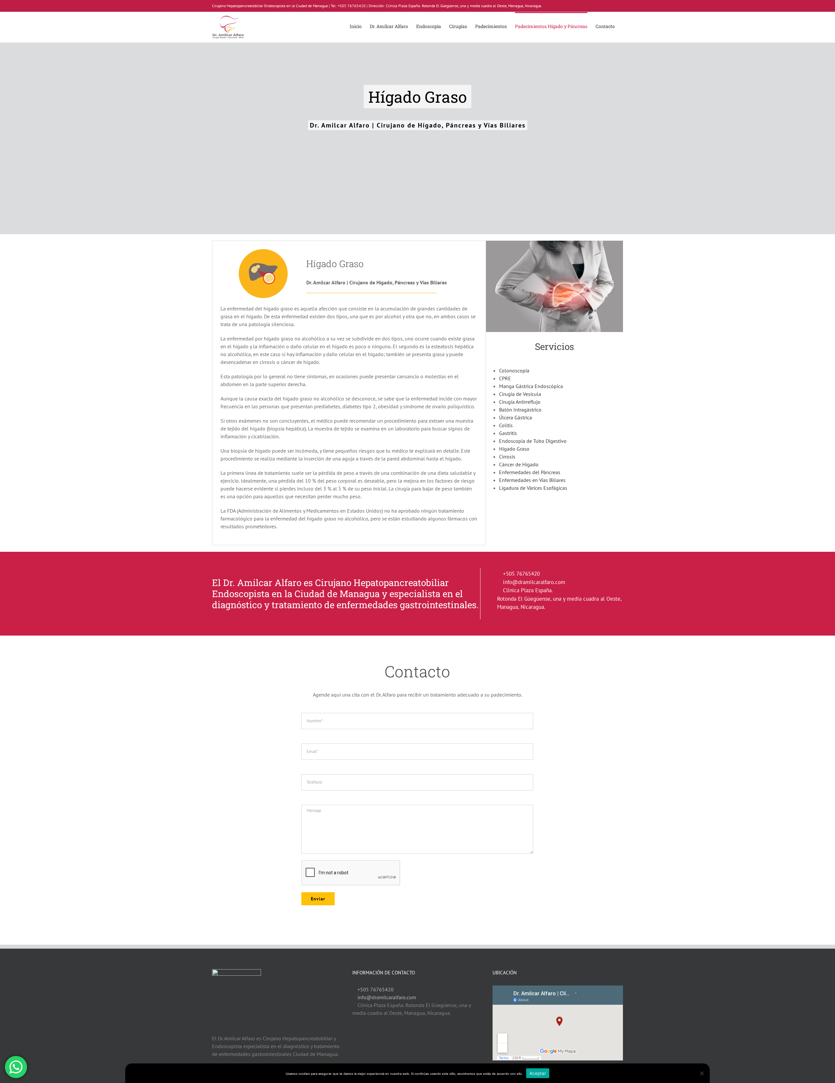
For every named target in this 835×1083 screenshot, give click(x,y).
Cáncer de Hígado (519, 464)
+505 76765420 (521, 573)
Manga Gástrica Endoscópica (531, 386)
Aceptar (537, 1073)
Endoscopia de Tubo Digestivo (533, 441)
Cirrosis (507, 456)
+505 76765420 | (353, 5)
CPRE (505, 378)
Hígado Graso (514, 448)
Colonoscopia (514, 370)
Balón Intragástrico (520, 409)
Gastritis (508, 433)
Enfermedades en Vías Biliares (532, 480)
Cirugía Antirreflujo (519, 402)
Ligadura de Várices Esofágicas (533, 488)
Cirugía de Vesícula (520, 394)
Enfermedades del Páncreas (529, 472)
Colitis (506, 425)
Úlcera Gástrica (515, 417)
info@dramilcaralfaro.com (534, 582)
